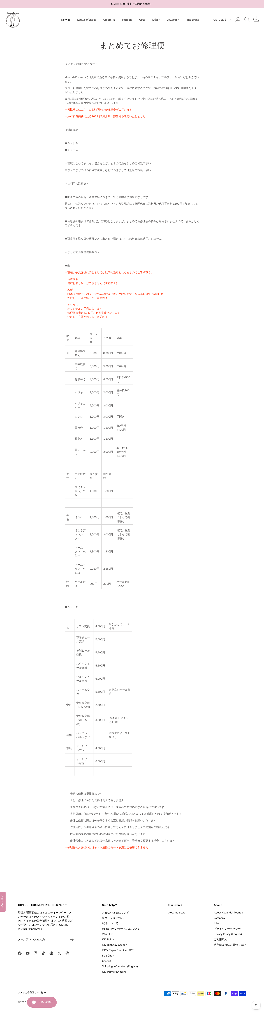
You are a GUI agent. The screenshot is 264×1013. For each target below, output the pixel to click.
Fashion (127, 20)
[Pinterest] (51, 953)
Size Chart (108, 955)
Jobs (216, 923)
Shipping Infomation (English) (120, 966)
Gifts (142, 20)
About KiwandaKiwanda (228, 912)
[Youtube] (27, 953)
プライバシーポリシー (227, 928)
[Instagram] (35, 953)
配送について (110, 923)
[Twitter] (59, 953)
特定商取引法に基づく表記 (230, 945)
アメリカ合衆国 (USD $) (30, 992)
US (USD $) (220, 20)
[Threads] (67, 953)
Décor (155, 20)
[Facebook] (20, 953)
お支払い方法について (115, 912)
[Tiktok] (43, 953)
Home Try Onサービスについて (121, 928)
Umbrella (109, 20)
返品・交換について (114, 918)
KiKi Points (108, 939)
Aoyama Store (176, 912)
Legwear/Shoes (86, 20)
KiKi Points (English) (114, 972)
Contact (106, 961)
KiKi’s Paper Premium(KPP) (118, 950)
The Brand (193, 20)
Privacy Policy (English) (228, 934)
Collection (173, 20)
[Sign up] (72, 939)
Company (219, 918)
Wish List (107, 934)
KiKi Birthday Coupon (114, 945)
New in (65, 20)
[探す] (247, 20)
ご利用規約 (220, 939)
